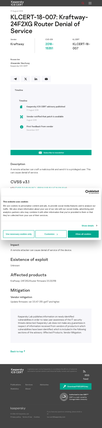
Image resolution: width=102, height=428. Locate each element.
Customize (49, 234)
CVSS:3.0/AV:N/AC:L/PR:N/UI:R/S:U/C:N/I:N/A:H (40, 187)
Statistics (14, 389)
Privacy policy (15, 417)
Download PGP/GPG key (77, 386)
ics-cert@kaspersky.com (56, 417)
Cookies (37, 417)
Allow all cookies (83, 234)
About (28, 389)
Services (29, 384)
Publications (15, 384)
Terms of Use (27, 417)
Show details (88, 225)
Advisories (44, 384)
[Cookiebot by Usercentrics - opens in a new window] (87, 192)
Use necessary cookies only (19, 234)
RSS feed (86, 377)
